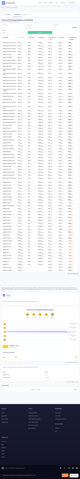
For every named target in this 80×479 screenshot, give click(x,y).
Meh (40, 317)
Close (65, 475)
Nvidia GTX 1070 (7, 244)
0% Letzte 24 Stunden (72, 323)
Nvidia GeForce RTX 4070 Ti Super (9, 90)
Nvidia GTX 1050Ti (7, 270)
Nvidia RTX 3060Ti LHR (8, 160)
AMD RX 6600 (6, 235)
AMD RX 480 (6, 250)
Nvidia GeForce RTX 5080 (9, 48)
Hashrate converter (33, 416)
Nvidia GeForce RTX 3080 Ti (10, 63)
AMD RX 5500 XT (7, 232)
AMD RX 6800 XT (7, 152)
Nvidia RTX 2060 (7, 185)
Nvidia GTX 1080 (7, 229)
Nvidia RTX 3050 (7, 194)
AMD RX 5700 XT (7, 203)
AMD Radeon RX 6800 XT (9, 113)
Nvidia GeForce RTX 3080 (9, 77)
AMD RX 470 (6, 261)
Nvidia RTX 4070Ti (7, 125)
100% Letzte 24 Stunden (72, 331)
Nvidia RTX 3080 (7, 66)
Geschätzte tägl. (52, 38)
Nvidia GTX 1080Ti (7, 214)
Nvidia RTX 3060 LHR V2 (9, 175)
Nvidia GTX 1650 (7, 238)
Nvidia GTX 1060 (7, 256)
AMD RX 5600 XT (7, 223)
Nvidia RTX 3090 (7, 54)
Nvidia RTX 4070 (7, 128)
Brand (3, 451)
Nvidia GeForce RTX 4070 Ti (9, 103)
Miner (24, 15)
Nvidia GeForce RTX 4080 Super (9, 69)
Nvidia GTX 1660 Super (8, 206)
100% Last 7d (74, 332)
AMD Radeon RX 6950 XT (9, 111)
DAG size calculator (33, 425)
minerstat (9, 3)
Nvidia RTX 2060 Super (8, 172)
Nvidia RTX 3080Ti (7, 57)
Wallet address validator (34, 419)
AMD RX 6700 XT (7, 220)
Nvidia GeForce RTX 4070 (9, 122)
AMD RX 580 (6, 253)
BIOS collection (32, 428)
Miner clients (5, 419)
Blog (3, 445)
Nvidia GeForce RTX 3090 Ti (10, 46)
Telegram (68, 468)
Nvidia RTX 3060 (7, 166)
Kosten (61, 37)
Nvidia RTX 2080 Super (8, 140)
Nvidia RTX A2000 (7, 197)
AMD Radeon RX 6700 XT (9, 157)
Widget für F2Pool (74, 382)
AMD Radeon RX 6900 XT (9, 116)
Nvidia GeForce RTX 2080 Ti (10, 93)
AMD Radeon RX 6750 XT (9, 154)
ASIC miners (58, 413)
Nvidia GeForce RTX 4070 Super (9, 107)
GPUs (45, 3)
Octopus (46, 375)
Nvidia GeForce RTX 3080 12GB (9, 74)
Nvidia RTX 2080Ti (7, 134)
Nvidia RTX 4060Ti (7, 188)
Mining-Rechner (8, 15)
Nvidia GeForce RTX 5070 (9, 86)
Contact (63, 3)
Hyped (27, 317)
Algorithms (4, 416)
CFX (32, 390)
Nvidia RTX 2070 (7, 169)
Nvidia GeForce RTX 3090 (9, 60)
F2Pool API (68, 382)
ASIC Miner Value (74, 274)
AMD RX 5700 (6, 217)
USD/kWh (74, 27)
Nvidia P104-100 (7, 247)
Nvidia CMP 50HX (7, 226)
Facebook (64, 468)
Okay (34, 317)
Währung (30, 25)
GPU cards (57, 416)
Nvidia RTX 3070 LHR (8, 146)
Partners (4, 448)
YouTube (72, 468)
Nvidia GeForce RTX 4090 (9, 51)
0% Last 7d (73, 324)
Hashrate (21, 37)
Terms (3, 454)
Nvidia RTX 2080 (7, 143)
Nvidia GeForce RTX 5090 (9, 43)
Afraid (52, 317)
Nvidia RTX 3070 (7, 182)
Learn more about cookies (43, 475)
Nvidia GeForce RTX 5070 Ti (10, 83)
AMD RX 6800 (6, 209)
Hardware (4, 30)
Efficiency (42, 37)
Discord (76, 468)
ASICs (51, 3)
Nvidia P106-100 (7, 258)
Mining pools (5, 422)
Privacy (3, 457)
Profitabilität (17, 15)
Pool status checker (33, 422)
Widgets (57, 428)
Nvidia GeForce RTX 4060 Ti (9, 178)
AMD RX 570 (6, 264)
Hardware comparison (60, 419)
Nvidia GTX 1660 (7, 211)
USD (75, 390)
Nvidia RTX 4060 (7, 191)
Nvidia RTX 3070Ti (7, 99)
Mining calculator (32, 413)
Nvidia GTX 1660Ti (7, 200)
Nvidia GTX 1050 (7, 267)
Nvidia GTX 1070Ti (7, 241)
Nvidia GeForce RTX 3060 (9, 163)
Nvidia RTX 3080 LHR (8, 96)
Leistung (31, 37)
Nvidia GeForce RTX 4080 (9, 80)
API (56, 431)
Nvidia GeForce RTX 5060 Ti (10, 131)
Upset (46, 317)
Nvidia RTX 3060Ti (7, 137)
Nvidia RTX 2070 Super (8, 149)
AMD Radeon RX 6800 (8, 119)
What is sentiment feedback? (72, 362)
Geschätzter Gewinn (73, 38)
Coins (40, 3)
